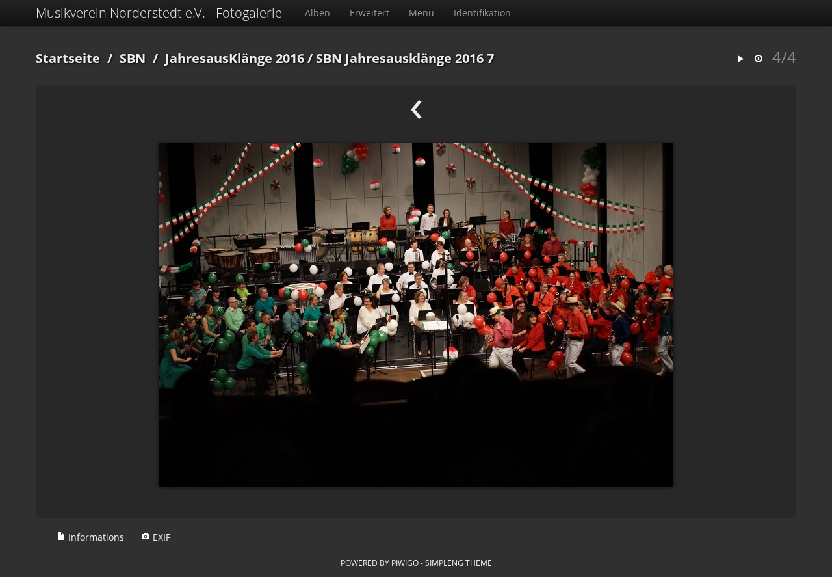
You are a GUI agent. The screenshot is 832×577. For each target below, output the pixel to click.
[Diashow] (740, 59)
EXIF (160, 537)
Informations (95, 537)
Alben (317, 13)
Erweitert (369, 13)
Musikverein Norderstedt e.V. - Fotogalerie (159, 12)
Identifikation (482, 13)
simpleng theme (458, 562)
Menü (421, 13)
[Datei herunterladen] (758, 59)
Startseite (68, 58)
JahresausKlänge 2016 (234, 58)
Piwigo (405, 562)
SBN (133, 58)
